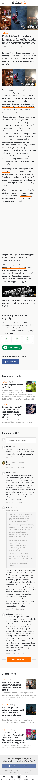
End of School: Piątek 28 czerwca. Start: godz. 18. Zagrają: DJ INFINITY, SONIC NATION (18, 303)
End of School (15, 53)
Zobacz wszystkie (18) (19, 659)
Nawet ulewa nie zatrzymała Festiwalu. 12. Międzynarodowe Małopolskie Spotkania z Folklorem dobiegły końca (13, 738)
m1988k (9, 614)
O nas (22, 770)
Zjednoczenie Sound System (14, 198)
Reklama (8, 770)
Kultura (5, 33)
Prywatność (14, 772)
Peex (8, 462)
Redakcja (5, 47)
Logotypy (29, 770)
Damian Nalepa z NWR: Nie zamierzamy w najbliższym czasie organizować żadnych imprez (12, 412)
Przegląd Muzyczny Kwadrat (14, 268)
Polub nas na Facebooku (20, 766)
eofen (8, 447)
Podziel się (11, 362)
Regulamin (24, 772)
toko (8, 473)
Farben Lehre (25, 196)
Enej (20, 201)
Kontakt (16, 770)
